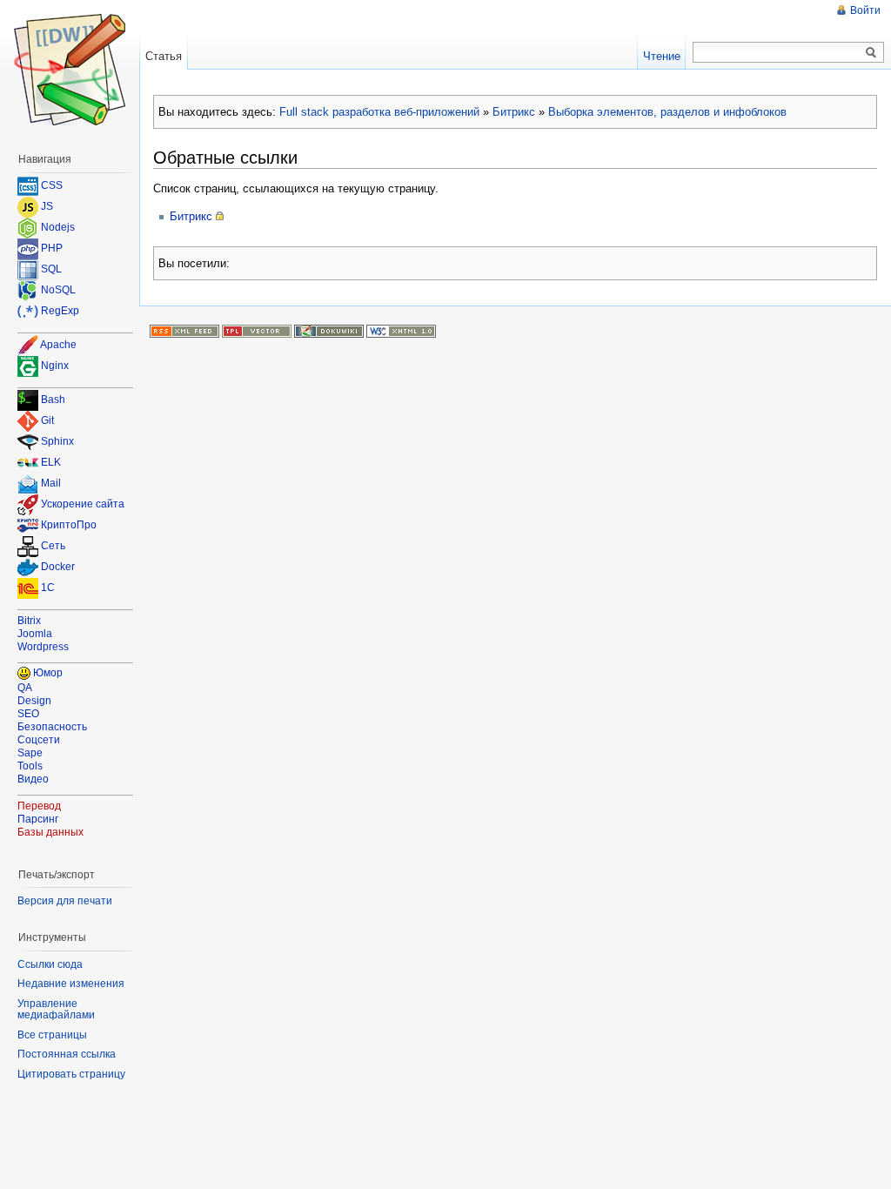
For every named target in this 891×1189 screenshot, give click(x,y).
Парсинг (37, 819)
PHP (52, 248)
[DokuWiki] (329, 331)
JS (47, 206)
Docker (58, 567)
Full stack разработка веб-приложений (379, 111)
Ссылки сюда (50, 964)
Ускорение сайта (82, 505)
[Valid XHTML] (401, 331)
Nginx (55, 365)
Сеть (53, 547)
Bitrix (29, 621)
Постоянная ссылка (66, 1054)
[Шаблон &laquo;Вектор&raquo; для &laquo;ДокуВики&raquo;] (256, 331)
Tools (30, 766)
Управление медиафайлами (56, 1010)
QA (24, 688)
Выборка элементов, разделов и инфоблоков (667, 111)
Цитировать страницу (71, 1074)
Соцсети (38, 740)
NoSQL (58, 290)
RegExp (60, 311)
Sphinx (57, 442)
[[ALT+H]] (69, 69)
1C (48, 588)
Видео (33, 779)
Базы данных (50, 832)
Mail (51, 484)
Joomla (34, 634)
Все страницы (52, 1035)
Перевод (39, 806)
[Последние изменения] (184, 331)
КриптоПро (69, 526)
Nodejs (58, 227)
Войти (865, 10)
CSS (52, 185)
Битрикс (513, 111)
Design (34, 701)
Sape (30, 753)
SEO (28, 714)
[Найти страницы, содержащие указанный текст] (871, 53)
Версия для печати (64, 901)
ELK (51, 463)
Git (47, 421)
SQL (51, 269)
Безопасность (52, 727)
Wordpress (43, 647)
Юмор (48, 673)
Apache (58, 345)
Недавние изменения (70, 983)
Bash (53, 400)
